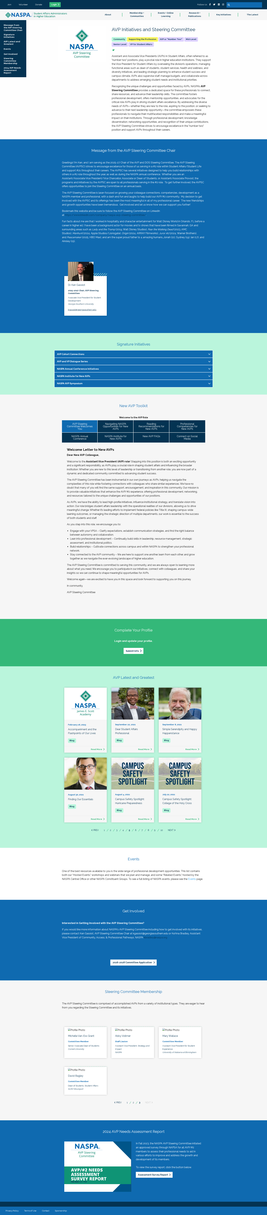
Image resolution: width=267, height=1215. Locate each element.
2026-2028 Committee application (132, 962)
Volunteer (23, 4)
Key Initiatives (223, 14)
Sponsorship (61, 1210)
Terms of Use (30, 1210)
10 (162, 830)
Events (192, 879)
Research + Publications (194, 14)
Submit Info (132, 651)
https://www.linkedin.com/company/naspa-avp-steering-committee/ (105, 215)
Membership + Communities (137, 14)
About (108, 14)
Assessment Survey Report (153, 1174)
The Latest (252, 14)
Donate (38, 4)
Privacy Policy (12, 1210)
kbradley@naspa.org (155, 937)
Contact (45, 1210)
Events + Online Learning (166, 14)
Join (9, 4)
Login (54, 5)
